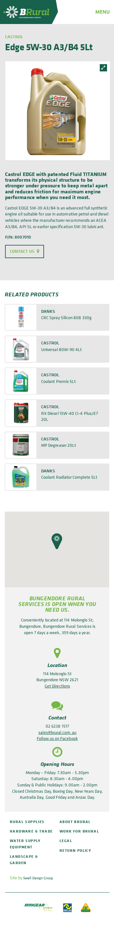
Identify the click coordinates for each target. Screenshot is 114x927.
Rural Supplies (27, 821)
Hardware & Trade (31, 831)
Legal (66, 840)
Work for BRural (79, 831)
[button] (57, 541)
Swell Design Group (38, 878)
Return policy (75, 850)
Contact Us (22, 251)
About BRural (75, 821)
